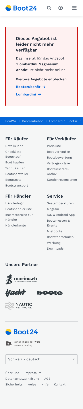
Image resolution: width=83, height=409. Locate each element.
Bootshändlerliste (18, 209)
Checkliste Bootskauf (13, 154)
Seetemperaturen (60, 203)
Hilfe (44, 384)
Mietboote (54, 231)
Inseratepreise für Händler (19, 217)
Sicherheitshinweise (20, 384)
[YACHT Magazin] (15, 293)
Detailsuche (14, 146)
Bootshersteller (16, 174)
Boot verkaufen (58, 151)
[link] (21, 279)
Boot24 (10, 121)
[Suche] (50, 8)
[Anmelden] (62, 7)
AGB (47, 378)
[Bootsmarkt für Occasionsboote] (21, 8)
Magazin (53, 209)
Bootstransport (16, 185)
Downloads (55, 248)
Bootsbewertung (59, 157)
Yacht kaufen (15, 168)
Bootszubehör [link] (28, 87)
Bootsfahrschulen (60, 237)
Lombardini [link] (26, 94)
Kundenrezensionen (62, 179)
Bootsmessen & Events (58, 223)
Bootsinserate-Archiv (58, 171)
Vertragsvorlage (58, 163)
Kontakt (60, 384)
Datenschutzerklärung (22, 378)
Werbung (53, 242)
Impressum (33, 373)
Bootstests (13, 179)
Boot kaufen (14, 162)
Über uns (12, 373)
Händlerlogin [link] (14, 203)
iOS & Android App (61, 214)
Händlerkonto (15, 225)
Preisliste (54, 146)
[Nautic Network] (18, 306)
